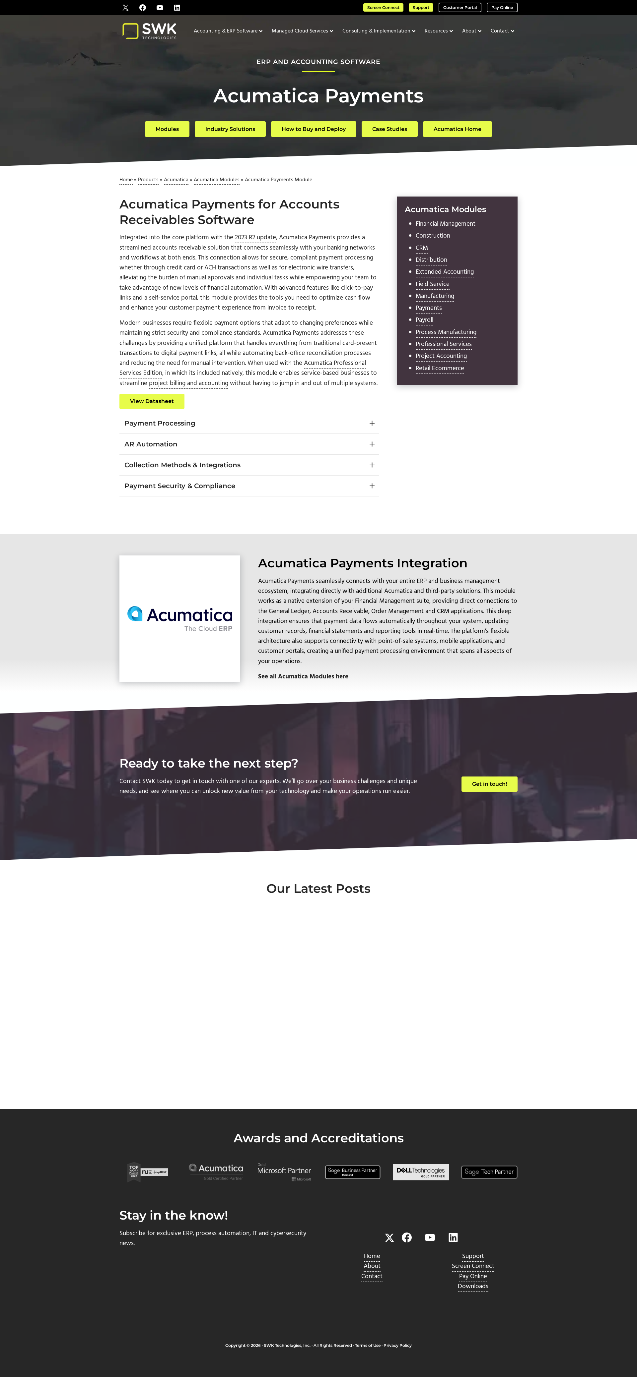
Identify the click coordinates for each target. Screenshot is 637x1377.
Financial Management (445, 224)
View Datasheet (152, 401)
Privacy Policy (398, 1345)
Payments (429, 308)
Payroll (424, 320)
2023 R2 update (255, 238)
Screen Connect (383, 7)
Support (421, 7)
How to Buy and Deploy (314, 129)
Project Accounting (441, 356)
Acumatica (176, 180)
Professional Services (444, 344)
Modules (167, 129)
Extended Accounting (445, 272)
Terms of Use (368, 1345)
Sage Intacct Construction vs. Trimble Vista (451, 1032)
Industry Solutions (230, 129)
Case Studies (389, 129)
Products (148, 180)
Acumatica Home (457, 129)
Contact (372, 1277)
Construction (433, 236)
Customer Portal (460, 7)
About (372, 1266)
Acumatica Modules (217, 180)
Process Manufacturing (446, 332)
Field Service (433, 284)
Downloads (473, 1286)
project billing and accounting (188, 383)
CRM (422, 248)
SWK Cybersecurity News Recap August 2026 (314, 1032)
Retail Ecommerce (440, 368)
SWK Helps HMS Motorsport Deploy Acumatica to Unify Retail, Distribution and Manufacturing (181, 1047)
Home (126, 180)
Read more (149, 1086)
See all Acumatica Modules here (303, 677)
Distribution (431, 260)
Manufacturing (435, 296)
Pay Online (502, 7)
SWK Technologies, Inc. (287, 1345)
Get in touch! (489, 784)
